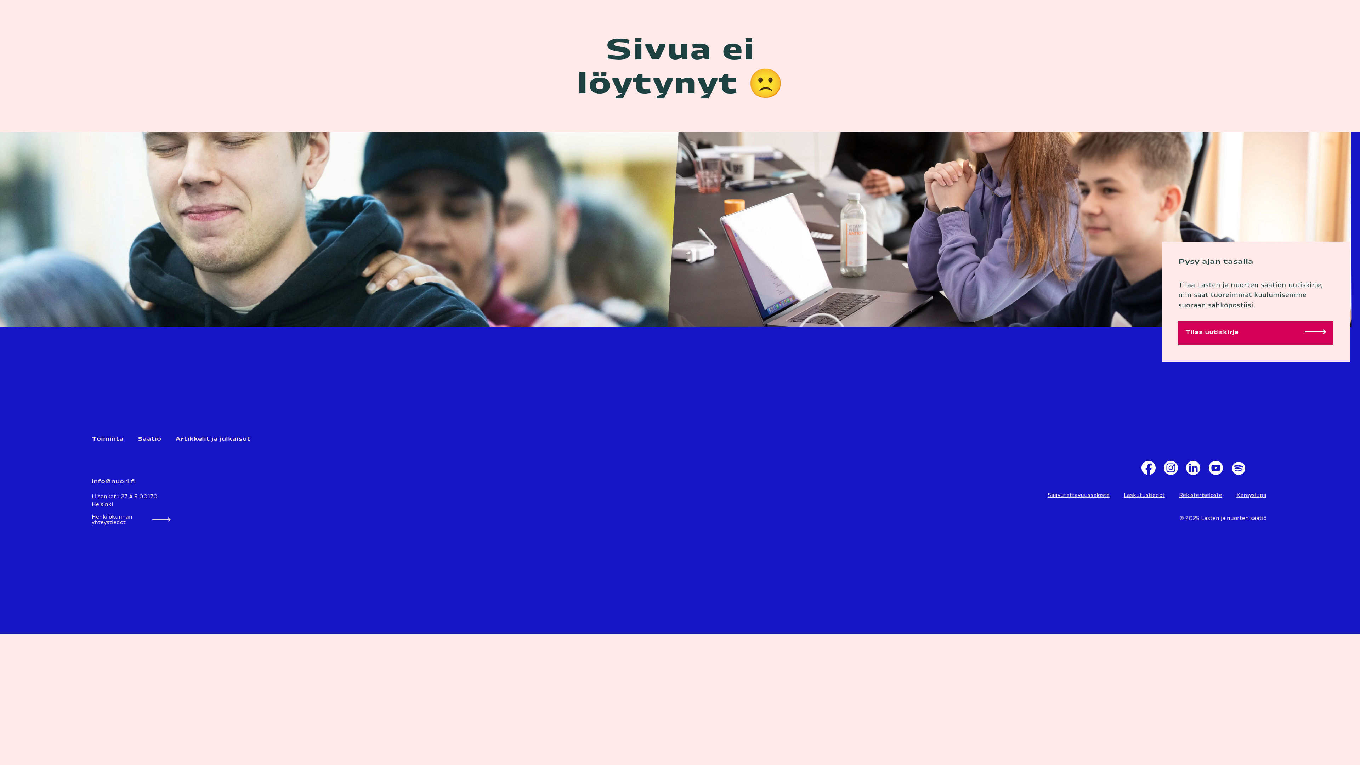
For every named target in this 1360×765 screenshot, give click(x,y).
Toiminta (108, 439)
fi (1250, 19)
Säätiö (149, 439)
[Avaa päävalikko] (1344, 19)
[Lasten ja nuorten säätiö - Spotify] (1238, 469)
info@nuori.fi (114, 481)
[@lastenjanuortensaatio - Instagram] (1170, 469)
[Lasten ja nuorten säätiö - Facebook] (1148, 469)
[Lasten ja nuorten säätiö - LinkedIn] (1193, 469)
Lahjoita (1307, 19)
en (1269, 19)
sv (1259, 19)
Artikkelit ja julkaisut (212, 439)
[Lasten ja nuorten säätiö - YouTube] (1215, 469)
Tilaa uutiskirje (1212, 332)
